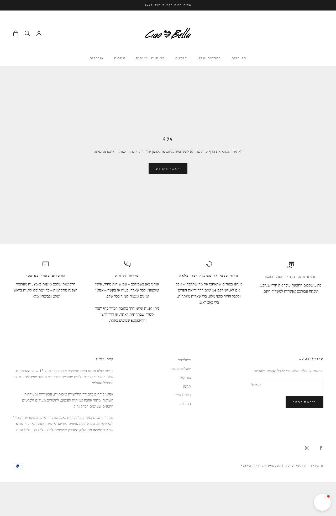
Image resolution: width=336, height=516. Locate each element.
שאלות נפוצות (180, 368)
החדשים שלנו (209, 58)
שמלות (119, 58)
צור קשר (184, 377)
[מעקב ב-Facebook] (320, 448)
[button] (322, 502)
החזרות (185, 403)
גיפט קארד (183, 394)
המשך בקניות (168, 168)
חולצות (181, 58)
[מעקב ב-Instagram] (307, 448)
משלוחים (184, 359)
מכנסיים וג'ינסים (150, 58)
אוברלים (97, 58)
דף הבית (239, 58)
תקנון (187, 386)
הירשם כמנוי (304, 401)
